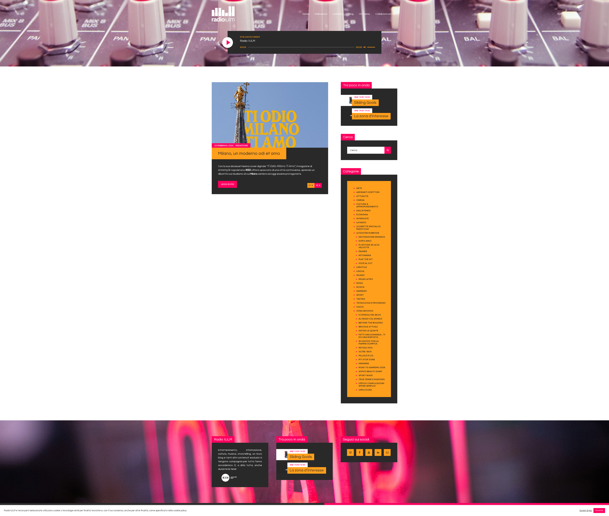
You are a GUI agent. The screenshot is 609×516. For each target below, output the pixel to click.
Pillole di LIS (366, 355)
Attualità (362, 196)
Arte (359, 188)
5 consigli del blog (370, 315)
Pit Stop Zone (367, 359)
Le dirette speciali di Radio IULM (368, 227)
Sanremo (361, 291)
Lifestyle (361, 267)
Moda (359, 283)
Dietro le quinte (368, 330)
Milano (360, 275)
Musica (360, 287)
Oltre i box (365, 351)
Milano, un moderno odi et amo (249, 153)
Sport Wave (366, 375)
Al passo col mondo (370, 319)
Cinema (360, 200)
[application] (308, 47)
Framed (363, 251)
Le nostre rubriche (367, 233)
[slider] (371, 47)
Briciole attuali (368, 326)
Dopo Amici (365, 241)
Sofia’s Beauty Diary (370, 371)
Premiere (364, 363)
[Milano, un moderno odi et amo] (270, 115)
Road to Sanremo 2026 (372, 367)
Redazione (242, 145)
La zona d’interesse (371, 116)
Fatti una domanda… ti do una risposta (372, 335)
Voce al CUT (365, 263)
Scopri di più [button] (586, 510)
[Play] (227, 42)
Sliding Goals (365, 103)
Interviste (362, 218)
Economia (362, 214)
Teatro (360, 299)
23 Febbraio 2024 (223, 145)
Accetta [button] (599, 510)
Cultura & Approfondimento (367, 205)
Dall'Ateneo (363, 210)
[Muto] (364, 47)
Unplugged (365, 390)
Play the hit (366, 259)
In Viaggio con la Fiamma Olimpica (369, 342)
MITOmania (365, 255)
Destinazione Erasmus (372, 237)
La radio (361, 222)
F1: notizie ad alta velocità (369, 246)
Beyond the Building (371, 323)
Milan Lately (366, 279)
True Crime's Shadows (372, 379)
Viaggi (360, 307)
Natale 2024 (366, 347)
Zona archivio (364, 311)
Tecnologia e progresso (371, 303)
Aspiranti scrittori (368, 192)
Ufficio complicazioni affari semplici (371, 384)
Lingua (360, 271)
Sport (360, 295)
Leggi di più (227, 184)
